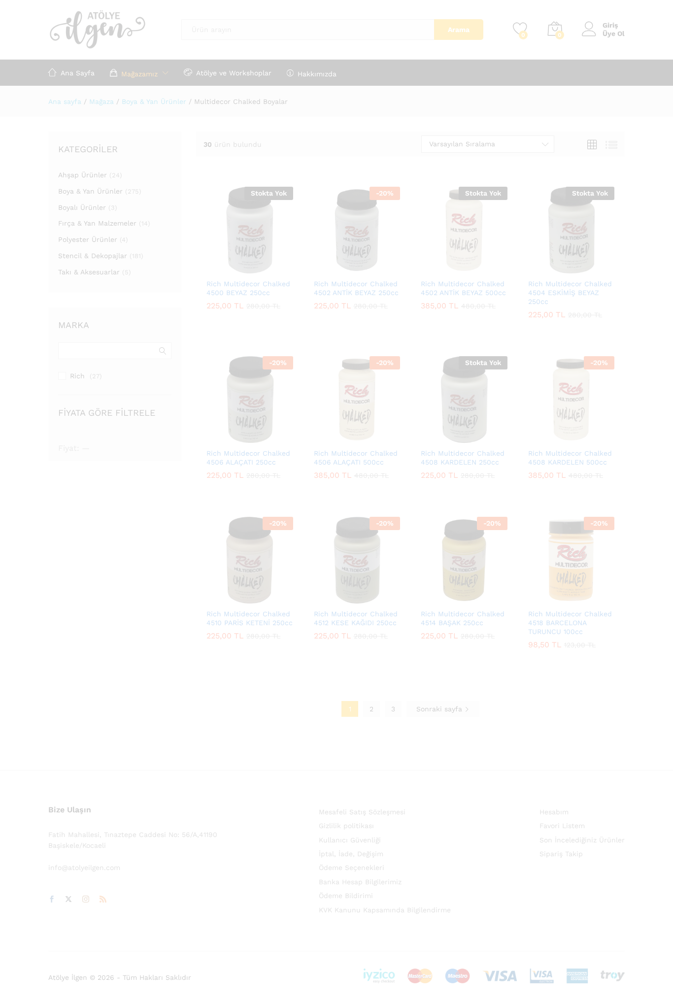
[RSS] (103, 899)
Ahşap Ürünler (82, 175)
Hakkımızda (317, 73)
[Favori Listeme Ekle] (271, 267)
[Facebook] (51, 899)
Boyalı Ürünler (82, 207)
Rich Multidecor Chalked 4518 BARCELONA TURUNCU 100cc (570, 623)
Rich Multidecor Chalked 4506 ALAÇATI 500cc (356, 457)
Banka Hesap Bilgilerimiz (360, 882)
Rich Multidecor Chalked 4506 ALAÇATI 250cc (248, 457)
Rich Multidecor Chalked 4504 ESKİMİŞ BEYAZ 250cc (570, 292)
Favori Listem (562, 826)
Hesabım (554, 812)
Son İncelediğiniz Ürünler (582, 840)
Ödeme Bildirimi (346, 896)
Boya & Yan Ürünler (90, 191)
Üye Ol (614, 33)
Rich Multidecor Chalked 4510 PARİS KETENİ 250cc (249, 618)
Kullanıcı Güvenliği (350, 840)
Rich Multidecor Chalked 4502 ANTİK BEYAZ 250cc (356, 288)
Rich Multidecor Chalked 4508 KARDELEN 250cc (463, 457)
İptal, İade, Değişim (351, 854)
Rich (77, 376)
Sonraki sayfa (440, 709)
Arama (459, 29)
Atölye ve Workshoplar (233, 72)
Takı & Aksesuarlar (89, 272)
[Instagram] (86, 899)
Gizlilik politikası (346, 826)
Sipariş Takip (561, 854)
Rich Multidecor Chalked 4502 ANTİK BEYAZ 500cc (463, 288)
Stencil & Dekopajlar (92, 256)
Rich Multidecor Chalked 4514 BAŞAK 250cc (463, 618)
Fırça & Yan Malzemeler (97, 223)
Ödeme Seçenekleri (351, 867)
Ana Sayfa (78, 72)
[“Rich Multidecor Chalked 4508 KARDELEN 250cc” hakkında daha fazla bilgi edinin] (440, 437)
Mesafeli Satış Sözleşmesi (362, 812)
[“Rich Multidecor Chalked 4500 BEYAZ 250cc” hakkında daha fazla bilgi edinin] (225, 267)
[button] (332, 267)
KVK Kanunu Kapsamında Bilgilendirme (385, 910)
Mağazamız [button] (139, 73)
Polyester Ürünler (87, 239)
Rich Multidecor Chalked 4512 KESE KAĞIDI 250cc (356, 618)
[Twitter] (68, 899)
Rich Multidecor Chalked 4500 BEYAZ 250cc (248, 288)
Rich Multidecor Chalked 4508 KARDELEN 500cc (570, 457)
